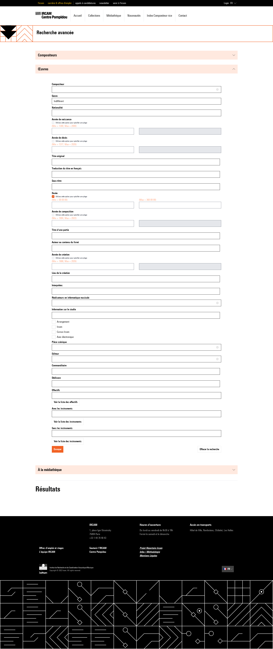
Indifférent (59, 101)
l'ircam (41, 3)
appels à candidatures (85, 3)
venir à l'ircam (119, 3)
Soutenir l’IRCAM (97, 548)
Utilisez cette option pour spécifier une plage (71, 122)
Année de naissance (61, 119)
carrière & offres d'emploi (59, 3)
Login (226, 3)
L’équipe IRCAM (47, 551)
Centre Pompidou (97, 551)
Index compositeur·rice (159, 15)
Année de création (61, 254)
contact (183, 15)
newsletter (104, 3)
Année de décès (59, 137)
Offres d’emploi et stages (51, 548)
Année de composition (62, 211)
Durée (55, 193)
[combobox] (136, 89)
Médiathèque (113, 15)
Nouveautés (133, 15)
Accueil (78, 15)
